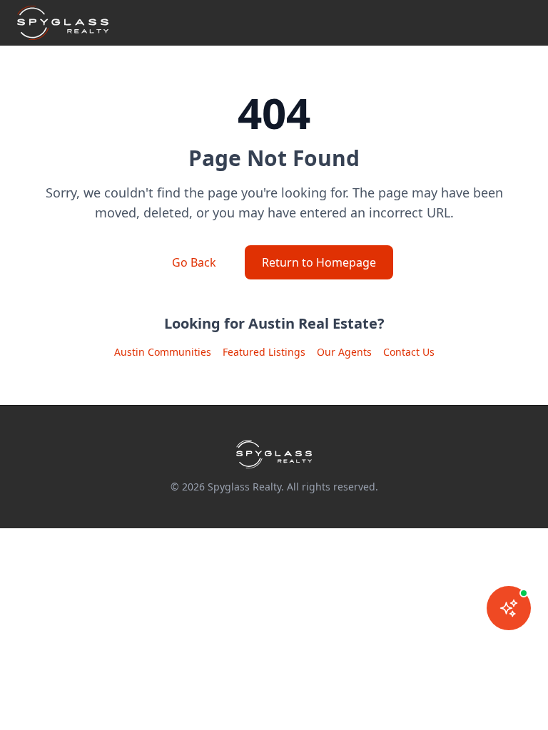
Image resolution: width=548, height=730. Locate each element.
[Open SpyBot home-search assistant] (509, 608)
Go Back (194, 262)
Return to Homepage (319, 262)
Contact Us (409, 352)
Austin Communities (162, 352)
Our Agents (344, 352)
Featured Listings (264, 352)
